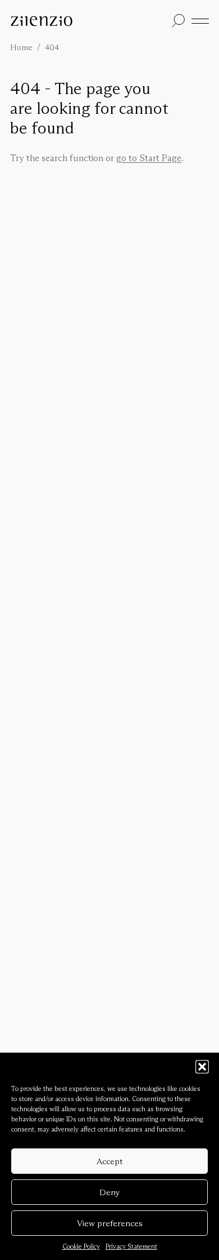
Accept (109, 1161)
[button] (202, 1066)
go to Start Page (148, 157)
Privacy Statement (131, 1246)
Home (21, 47)
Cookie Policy (81, 1246)
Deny (109, 1192)
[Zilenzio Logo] (88, 21)
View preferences (110, 1223)
